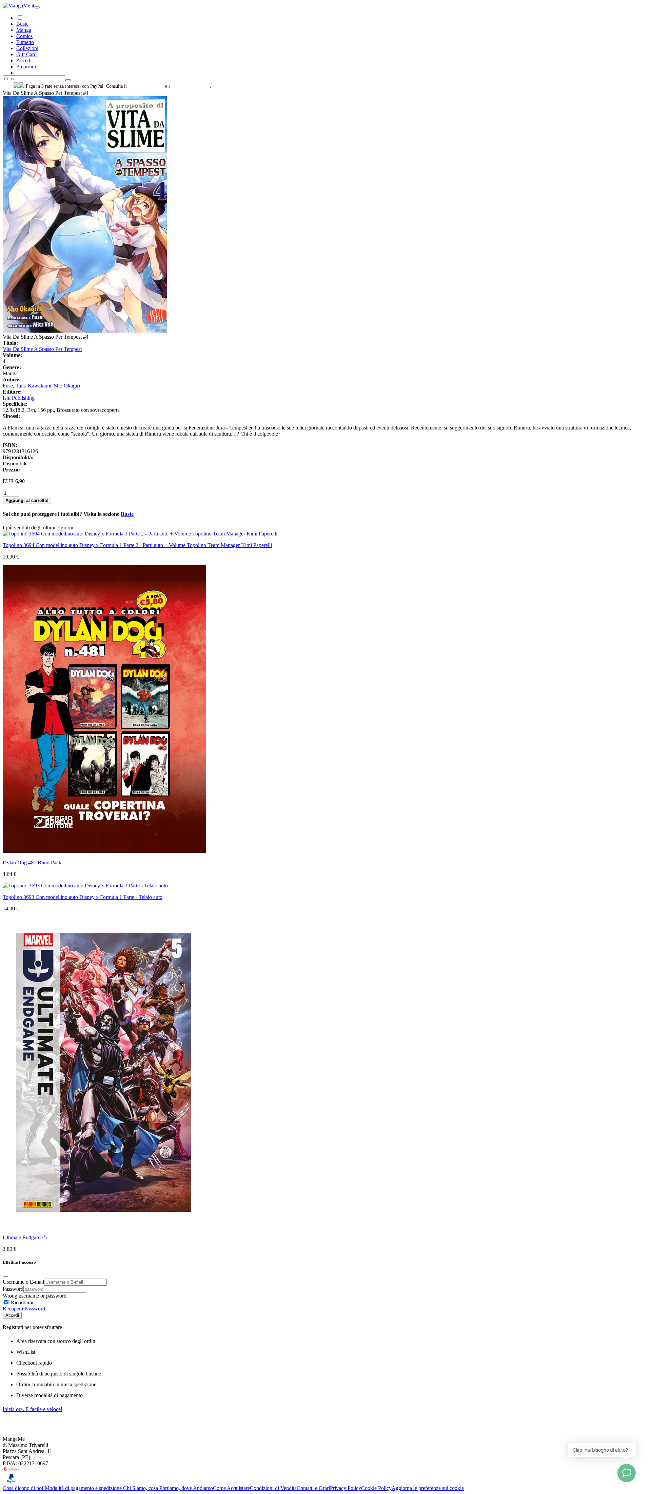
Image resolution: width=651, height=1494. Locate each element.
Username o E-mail (23, 1282)
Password (13, 1289)
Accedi (12, 1315)
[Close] (5, 1277)
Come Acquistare (231, 1488)
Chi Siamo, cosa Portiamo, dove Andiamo (168, 1488)
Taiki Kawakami (33, 385)
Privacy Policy (345, 1488)
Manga (23, 30)
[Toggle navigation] (37, 7)
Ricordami (21, 1302)
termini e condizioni (190, 86)
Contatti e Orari (313, 1488)
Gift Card (26, 54)
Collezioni (27, 48)
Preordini (26, 66)
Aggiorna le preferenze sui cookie (428, 1488)
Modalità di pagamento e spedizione (84, 1488)
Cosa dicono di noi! (24, 1488)
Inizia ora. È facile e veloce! (32, 1409)
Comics (24, 36)
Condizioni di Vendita (273, 1488)
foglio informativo (146, 86)
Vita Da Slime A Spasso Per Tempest (42, 349)
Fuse (8, 385)
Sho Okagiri (67, 385)
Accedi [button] (24, 60)
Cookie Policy (376, 1488)
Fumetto (25, 42)
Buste (22, 24)
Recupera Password (24, 1308)
